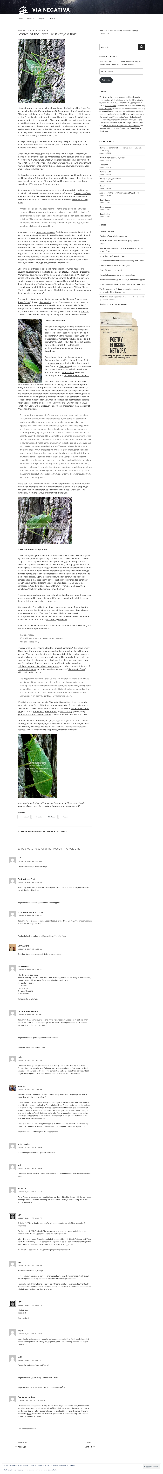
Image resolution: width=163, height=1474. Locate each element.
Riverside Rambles (69, 586)
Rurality (23, 486)
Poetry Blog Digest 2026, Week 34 (113, 158)
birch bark (51, 619)
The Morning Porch (121, 117)
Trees (64, 831)
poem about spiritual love (62, 625)
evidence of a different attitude (51, 253)
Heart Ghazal (104, 200)
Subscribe (106, 80)
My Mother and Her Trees (39, 564)
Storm (47, 181)
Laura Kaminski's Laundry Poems (112, 256)
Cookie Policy (52, 1470)
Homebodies (104, 214)
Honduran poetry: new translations (113, 304)
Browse (42, 19)
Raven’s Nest (24, 302)
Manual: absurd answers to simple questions (117, 275)
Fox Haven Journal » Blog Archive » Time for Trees (46, 936)
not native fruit (34, 625)
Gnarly (34, 586)
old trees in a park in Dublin (76, 375)
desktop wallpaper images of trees (52, 314)
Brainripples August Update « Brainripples (43, 902)
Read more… (104, 131)
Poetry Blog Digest (106, 231)
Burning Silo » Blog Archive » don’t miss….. (43, 1378)
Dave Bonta (42, 30)
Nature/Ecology (51, 831)
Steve (20, 1330)
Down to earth (105, 172)
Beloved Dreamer (61, 181)
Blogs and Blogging (31, 831)
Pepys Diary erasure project (110, 270)
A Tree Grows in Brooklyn (29, 160)
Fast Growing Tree (26, 1397)
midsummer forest (36, 144)
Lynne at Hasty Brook (28, 1011)
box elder (62, 619)
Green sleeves (105, 207)
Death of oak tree (51, 184)
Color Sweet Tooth (27, 651)
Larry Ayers (23, 946)
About (20, 19)
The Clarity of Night (61, 141)
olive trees (64, 366)
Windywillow (68, 372)
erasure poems (105, 108)
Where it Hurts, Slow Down (110, 179)
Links (52, 19)
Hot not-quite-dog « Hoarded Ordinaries (42, 1037)
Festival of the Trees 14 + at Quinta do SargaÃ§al (45, 1387)
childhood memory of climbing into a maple (38, 666)
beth (20, 1165)
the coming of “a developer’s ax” (40, 284)
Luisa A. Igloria (129, 103)
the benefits (45, 302)
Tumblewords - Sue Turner (30, 912)
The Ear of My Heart (33, 561)
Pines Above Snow (82, 193)
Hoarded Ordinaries (27, 669)
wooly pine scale (36, 486)
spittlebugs (38, 711)
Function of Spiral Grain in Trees (32, 406)
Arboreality (40, 720)
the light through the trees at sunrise (70, 720)
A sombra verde (55, 363)
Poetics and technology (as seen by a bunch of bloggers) (122, 280)
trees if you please (82, 595)
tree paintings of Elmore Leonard (53, 598)
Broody (102, 186)
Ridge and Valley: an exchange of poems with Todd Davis (122, 284)
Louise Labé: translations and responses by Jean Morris (121, 260)
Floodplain (103, 165)
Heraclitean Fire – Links (35, 1047)
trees (52, 275)
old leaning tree (59, 287)
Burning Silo (61, 493)
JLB (19, 858)
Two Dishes (23, 966)
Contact (30, 19)
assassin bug (66, 711)
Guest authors (110, 105)
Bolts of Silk (68, 281)
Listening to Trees (76, 669)
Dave (20, 1215)
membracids (51, 711)
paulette (22, 1188)
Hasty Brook (23, 387)
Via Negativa (51, 10)
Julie (20, 1057)
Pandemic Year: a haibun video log (113, 236)
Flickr (85, 333)
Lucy (20, 1357)
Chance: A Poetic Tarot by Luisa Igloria (115, 265)
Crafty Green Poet (26, 879)
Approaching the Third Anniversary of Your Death (119, 193)
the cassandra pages (45, 232)
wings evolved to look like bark (49, 726)
